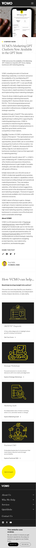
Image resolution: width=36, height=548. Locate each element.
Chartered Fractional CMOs (11, 234)
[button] (32, 3)
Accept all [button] (13, 544)
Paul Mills (5, 134)
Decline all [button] (25, 544)
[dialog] (18, 537)
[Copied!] (3, 254)
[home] (7, 3)
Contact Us (7, 516)
